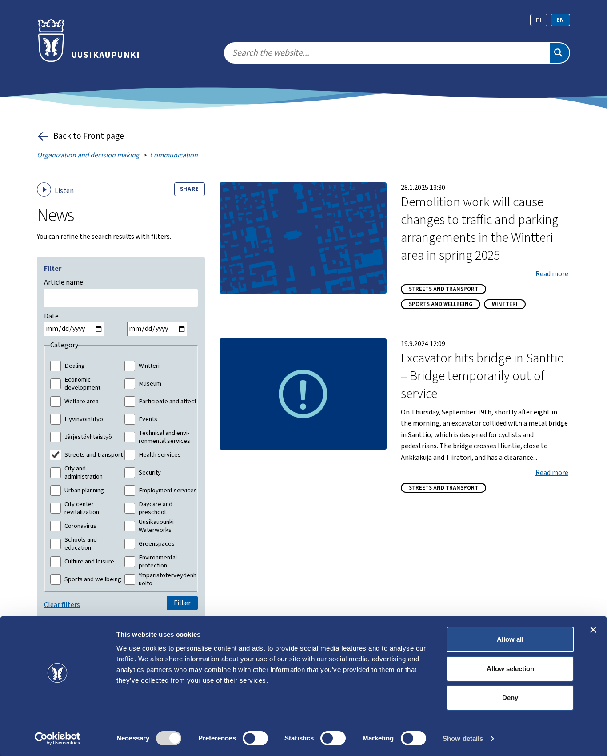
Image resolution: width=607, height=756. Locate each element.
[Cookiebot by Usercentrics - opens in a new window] (57, 738)
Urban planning (84, 491)
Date (51, 316)
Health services (160, 455)
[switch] (255, 738)
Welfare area (81, 402)
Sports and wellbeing (92, 579)
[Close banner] (593, 630)
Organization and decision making (88, 155)
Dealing (74, 366)
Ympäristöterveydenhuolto (167, 579)
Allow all (510, 639)
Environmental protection (158, 561)
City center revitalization (81, 508)
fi (539, 20)
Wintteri (149, 366)
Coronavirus (80, 526)
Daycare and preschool (155, 508)
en (560, 20)
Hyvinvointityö (83, 419)
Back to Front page (88, 136)
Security (150, 473)
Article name (63, 282)
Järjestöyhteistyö (88, 437)
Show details (463, 738)
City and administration (83, 472)
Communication (174, 155)
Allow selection (510, 668)
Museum (150, 384)
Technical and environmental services (164, 437)
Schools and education (80, 543)
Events (148, 419)
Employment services (168, 491)
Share (189, 189)
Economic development (82, 383)
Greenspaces (157, 544)
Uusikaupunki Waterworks (156, 526)
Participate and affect (167, 402)
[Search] (559, 53)
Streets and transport (93, 455)
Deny (510, 697)
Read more (551, 274)
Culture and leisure (89, 562)
